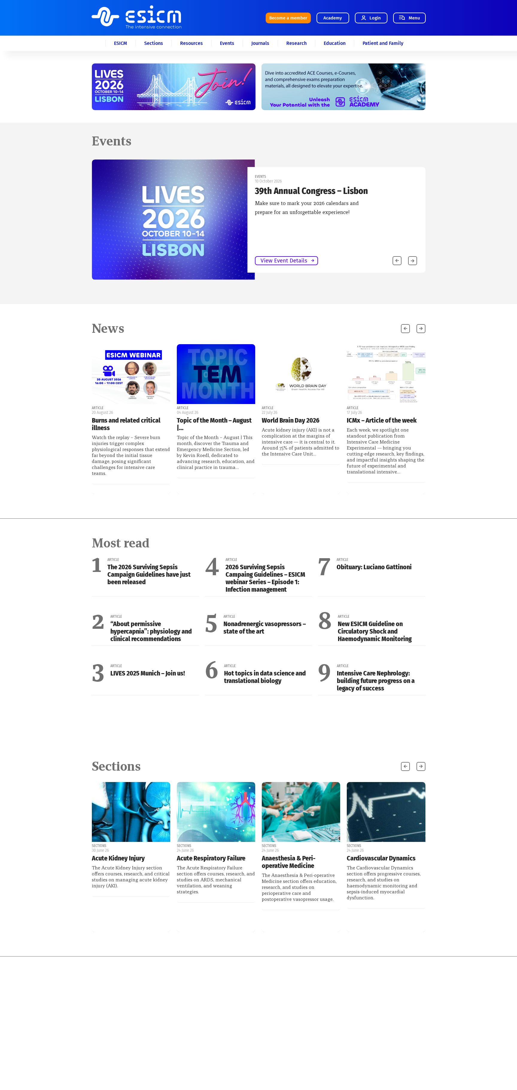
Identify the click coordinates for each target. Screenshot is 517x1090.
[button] (412, 260)
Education (335, 43)
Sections (153, 43)
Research (296, 43)
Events (227, 43)
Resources (191, 43)
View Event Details (284, 260)
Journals (260, 43)
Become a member (288, 18)
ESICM (120, 43)
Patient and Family (383, 43)
